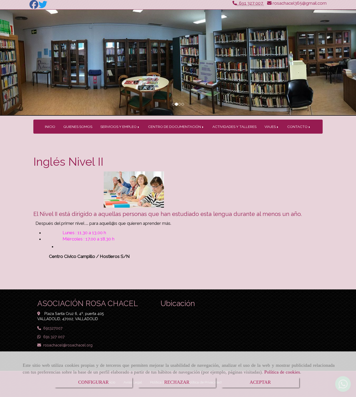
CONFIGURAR (93, 382)
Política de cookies (282, 372)
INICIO (50, 127)
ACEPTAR (260, 382)
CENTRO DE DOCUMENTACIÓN (175, 127)
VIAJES (271, 127)
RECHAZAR (176, 382)
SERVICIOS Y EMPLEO (118, 127)
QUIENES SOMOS (77, 127)
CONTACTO (297, 127)
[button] (26, 63)
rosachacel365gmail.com (300, 3)
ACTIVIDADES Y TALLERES (234, 127)
